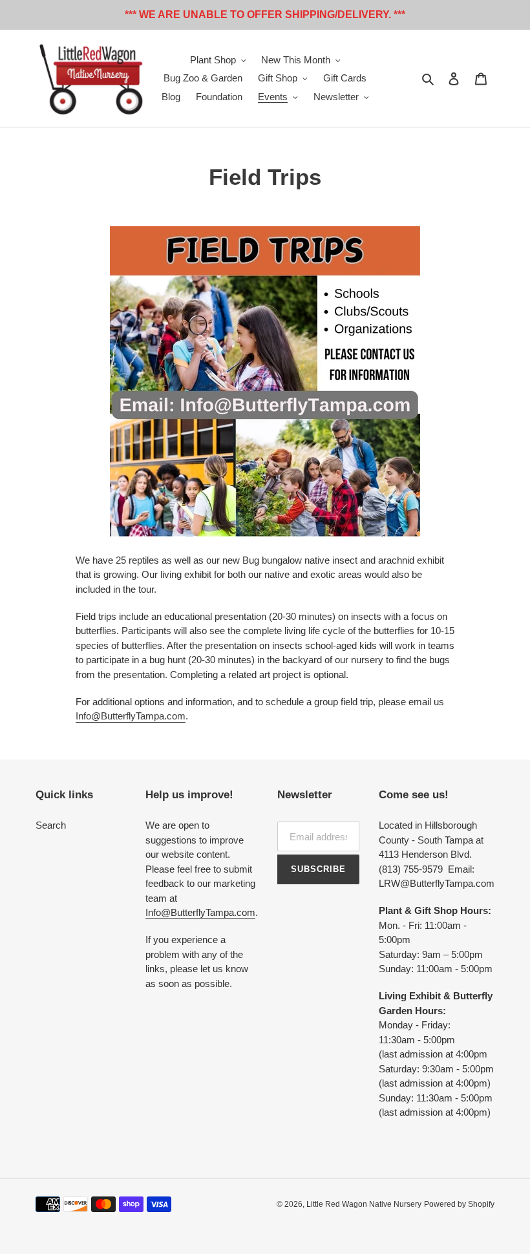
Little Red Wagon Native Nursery (363, 1204)
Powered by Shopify (459, 1204)
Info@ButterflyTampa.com (131, 715)
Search (51, 825)
